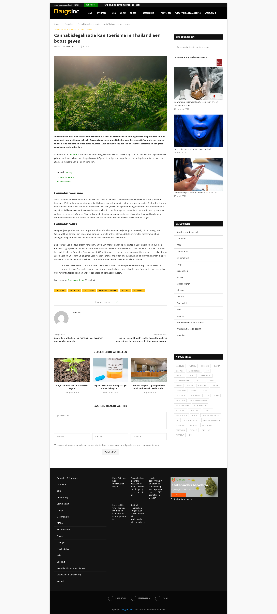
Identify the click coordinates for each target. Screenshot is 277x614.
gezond (215, 385)
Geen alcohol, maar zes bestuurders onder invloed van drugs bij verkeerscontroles (138, 486)
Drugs (133, 13)
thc (177, 420)
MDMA (180, 277)
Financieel (166, 13)
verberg (69, 172)
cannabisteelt (194, 371)
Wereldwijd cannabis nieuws (191, 322)
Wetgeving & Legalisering (188, 13)
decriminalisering (183, 381)
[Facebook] (218, 5)
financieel (60, 290)
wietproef (206, 430)
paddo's (208, 410)
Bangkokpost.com (76, 280)
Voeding (181, 316)
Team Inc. (70, 46)
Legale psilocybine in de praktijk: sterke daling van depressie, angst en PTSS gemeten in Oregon (156, 488)
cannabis (179, 371)
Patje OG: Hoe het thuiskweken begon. (121, 5)
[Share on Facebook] (120, 302)
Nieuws (180, 290)
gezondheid (181, 391)
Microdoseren (183, 283)
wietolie (193, 430)
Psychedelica (183, 303)
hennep (194, 391)
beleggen (205, 366)
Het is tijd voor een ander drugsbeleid (192, 149)
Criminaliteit (183, 258)
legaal (205, 391)
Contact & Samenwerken (182, 499)
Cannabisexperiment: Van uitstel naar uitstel (195, 192)
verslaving (180, 425)
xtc (190, 435)
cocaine (191, 376)
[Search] (221, 25)
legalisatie (74, 290)
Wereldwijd (210, 13)
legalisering (89, 290)
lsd (207, 395)
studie (194, 415)
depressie (200, 381)
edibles (179, 385)
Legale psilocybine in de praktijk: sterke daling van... (110, 387)
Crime (123, 13)
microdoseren (200, 405)
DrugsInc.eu (127, 609)
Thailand (72, 154)
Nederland (180, 410)
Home (89, 13)
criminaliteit (205, 376)
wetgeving (138, 290)
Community (182, 251)
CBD (114, 13)
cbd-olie (179, 376)
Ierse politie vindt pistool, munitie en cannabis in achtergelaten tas (119, 512)
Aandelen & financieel (187, 232)
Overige (180, 296)
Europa (190, 385)
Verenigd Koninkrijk (211, 420)
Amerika (192, 366)
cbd (207, 371)
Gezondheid (148, 13)
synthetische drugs (210, 415)
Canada (217, 366)
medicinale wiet (182, 405)
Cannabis (101, 13)
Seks (179, 309)
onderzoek (195, 410)
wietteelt (180, 435)
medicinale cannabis (108, 290)
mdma (216, 395)
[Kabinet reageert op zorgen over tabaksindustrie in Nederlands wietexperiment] (149, 370)
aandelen (180, 366)
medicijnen (180, 400)
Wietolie (181, 335)
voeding (193, 425)
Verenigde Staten (191, 420)
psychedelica (181, 415)
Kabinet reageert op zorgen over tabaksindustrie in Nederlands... (149, 387)
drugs (211, 381)
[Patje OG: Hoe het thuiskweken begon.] (72, 370)
